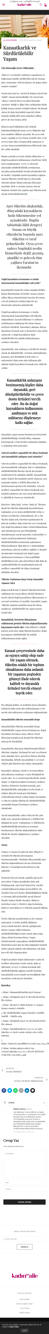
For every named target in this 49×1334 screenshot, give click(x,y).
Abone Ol (24, 1247)
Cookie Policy (13, 1327)
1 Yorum (11, 1103)
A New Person (24, 1308)
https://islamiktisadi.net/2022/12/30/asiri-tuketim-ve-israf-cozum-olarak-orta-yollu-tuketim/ (22, 1032)
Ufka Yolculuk (24, 1299)
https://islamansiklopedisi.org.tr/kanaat (22, 992)
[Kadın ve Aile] (24, 4)
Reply (43, 1109)
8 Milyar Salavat (24, 1313)
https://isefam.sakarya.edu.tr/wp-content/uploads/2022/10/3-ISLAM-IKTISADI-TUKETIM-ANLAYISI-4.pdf (23, 1051)
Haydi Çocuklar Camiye (24, 1304)
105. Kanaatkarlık (10, 40)
